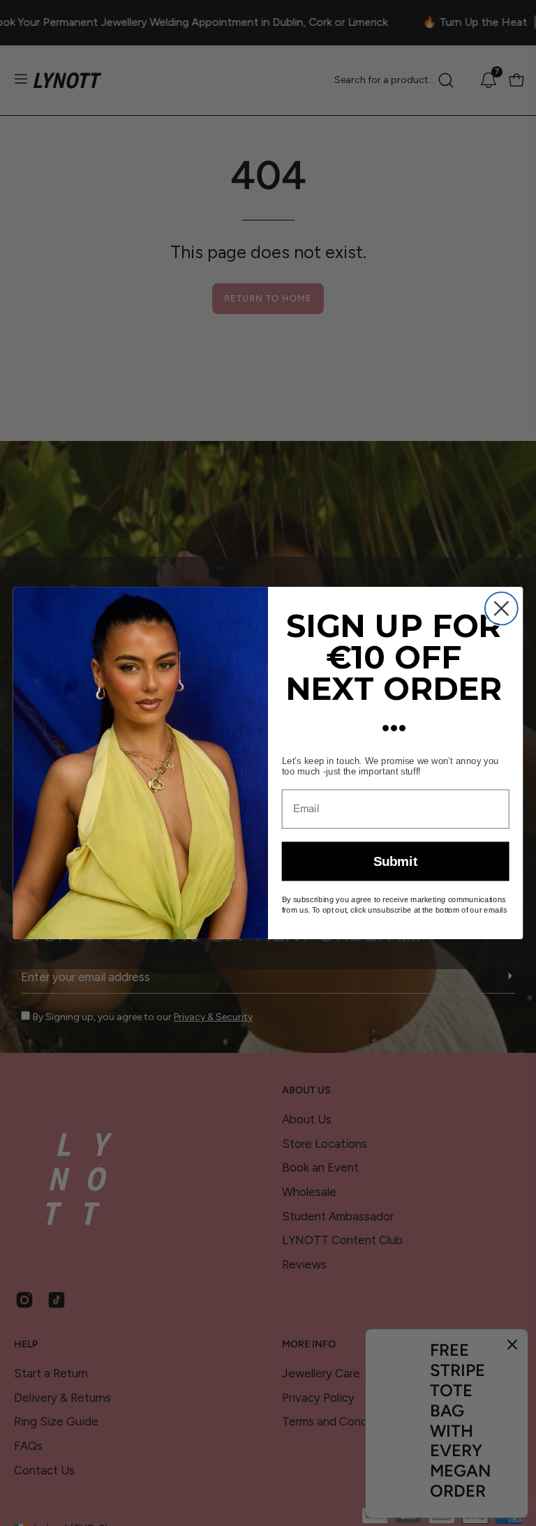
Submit (395, 862)
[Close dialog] (501, 608)
